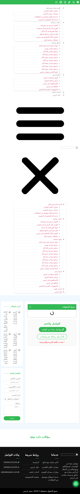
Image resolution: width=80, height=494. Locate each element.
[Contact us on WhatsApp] (75, 484)
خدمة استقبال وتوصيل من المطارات (46, 17)
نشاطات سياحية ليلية (51, 40)
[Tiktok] (69, 2)
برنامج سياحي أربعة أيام (50, 54)
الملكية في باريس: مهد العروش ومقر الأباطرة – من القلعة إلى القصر (4, 321)
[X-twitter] (73, 2)
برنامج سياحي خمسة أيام (50, 57)
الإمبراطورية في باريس (50, 83)
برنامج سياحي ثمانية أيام (50, 66)
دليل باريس (57, 95)
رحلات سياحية (56, 22)
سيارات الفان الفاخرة (51, 11)
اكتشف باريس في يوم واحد (49, 25)
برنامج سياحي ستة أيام (50, 60)
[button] (40, 149)
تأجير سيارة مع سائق (53, 8)
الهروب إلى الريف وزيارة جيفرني (47, 28)
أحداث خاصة (56, 92)
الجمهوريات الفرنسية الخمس (48, 89)
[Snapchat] (61, 2)
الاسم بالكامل (15, 379)
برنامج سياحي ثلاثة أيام (50, 51)
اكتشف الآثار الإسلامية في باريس (47, 37)
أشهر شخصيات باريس (50, 78)
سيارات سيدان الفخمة (50, 14)
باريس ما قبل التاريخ (51, 80)
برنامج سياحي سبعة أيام (50, 63)
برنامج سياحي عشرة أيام (50, 69)
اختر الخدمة (16, 395)
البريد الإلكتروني (14, 387)
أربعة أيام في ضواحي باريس (49, 72)
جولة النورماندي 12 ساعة (49, 31)
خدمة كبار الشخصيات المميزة (48, 20)
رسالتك (17, 403)
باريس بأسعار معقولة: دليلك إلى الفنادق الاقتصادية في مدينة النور (4, 356)
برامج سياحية (56, 43)
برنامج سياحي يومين (51, 48)
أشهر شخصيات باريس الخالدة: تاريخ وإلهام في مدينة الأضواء (14, 356)
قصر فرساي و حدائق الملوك (48, 34)
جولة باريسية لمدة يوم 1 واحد (48, 45)
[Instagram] (65, 2)
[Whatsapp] (56, 2)
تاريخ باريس (57, 75)
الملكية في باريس (52, 86)
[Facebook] (78, 2)
